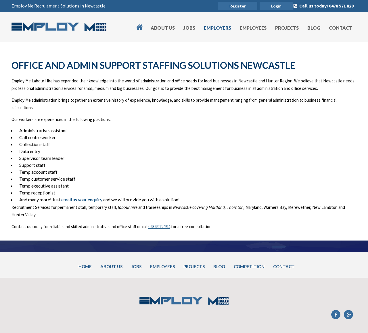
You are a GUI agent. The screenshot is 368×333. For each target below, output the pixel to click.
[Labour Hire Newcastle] (59, 29)
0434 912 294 (159, 226)
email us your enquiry (81, 199)
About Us (163, 28)
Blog (313, 28)
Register (237, 5)
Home (85, 266)
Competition (249, 266)
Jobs (189, 28)
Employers (217, 28)
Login (276, 5)
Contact (340, 28)
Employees (253, 28)
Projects (287, 28)
